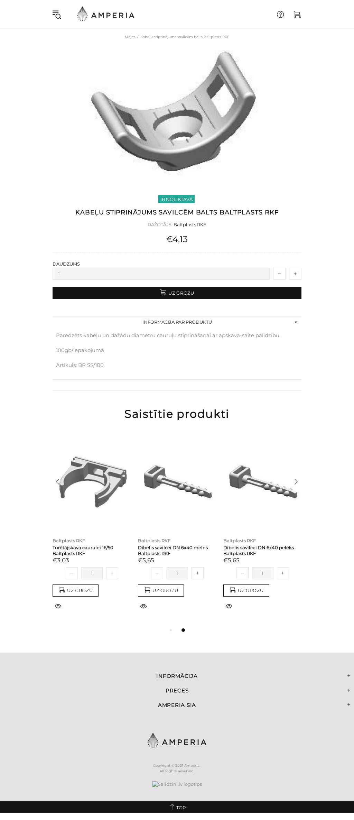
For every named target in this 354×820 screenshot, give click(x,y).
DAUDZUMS (66, 264)
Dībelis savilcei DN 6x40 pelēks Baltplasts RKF (258, 550)
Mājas (130, 37)
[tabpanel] (91, 529)
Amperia (106, 14)
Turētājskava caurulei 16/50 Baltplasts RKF (83, 550)
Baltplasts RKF (190, 224)
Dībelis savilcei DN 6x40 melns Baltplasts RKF (173, 550)
